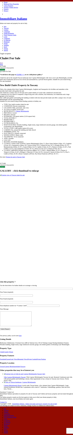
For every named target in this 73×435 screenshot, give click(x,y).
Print (1, 64)
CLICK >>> (20, 74)
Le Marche (7, 40)
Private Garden (32, 359)
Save (1, 63)
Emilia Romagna (9, 33)
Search (6, 50)
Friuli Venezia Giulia (10, 35)
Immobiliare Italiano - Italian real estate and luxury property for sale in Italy (34, 404)
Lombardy (7, 38)
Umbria (6, 30)
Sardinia (6, 45)
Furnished (3, 359)
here (20, 335)
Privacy (6, 11)
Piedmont (7, 42)
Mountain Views (23, 359)
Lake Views (14, 359)
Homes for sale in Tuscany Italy (15, 157)
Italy (5, 26)
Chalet (2, 352)
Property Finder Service (11, 7)
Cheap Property (8, 6)
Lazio (5, 37)
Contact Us (3, 402)
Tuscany (6, 28)
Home (6, 2)
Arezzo (2, 366)
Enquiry (6, 9)
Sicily (5, 47)
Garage (8, 359)
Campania (7, 31)
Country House (8, 352)
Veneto (6, 48)
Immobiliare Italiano (13, 18)
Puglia (6, 43)
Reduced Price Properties (11, 4)
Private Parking (41, 359)
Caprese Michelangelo (22, 111)
